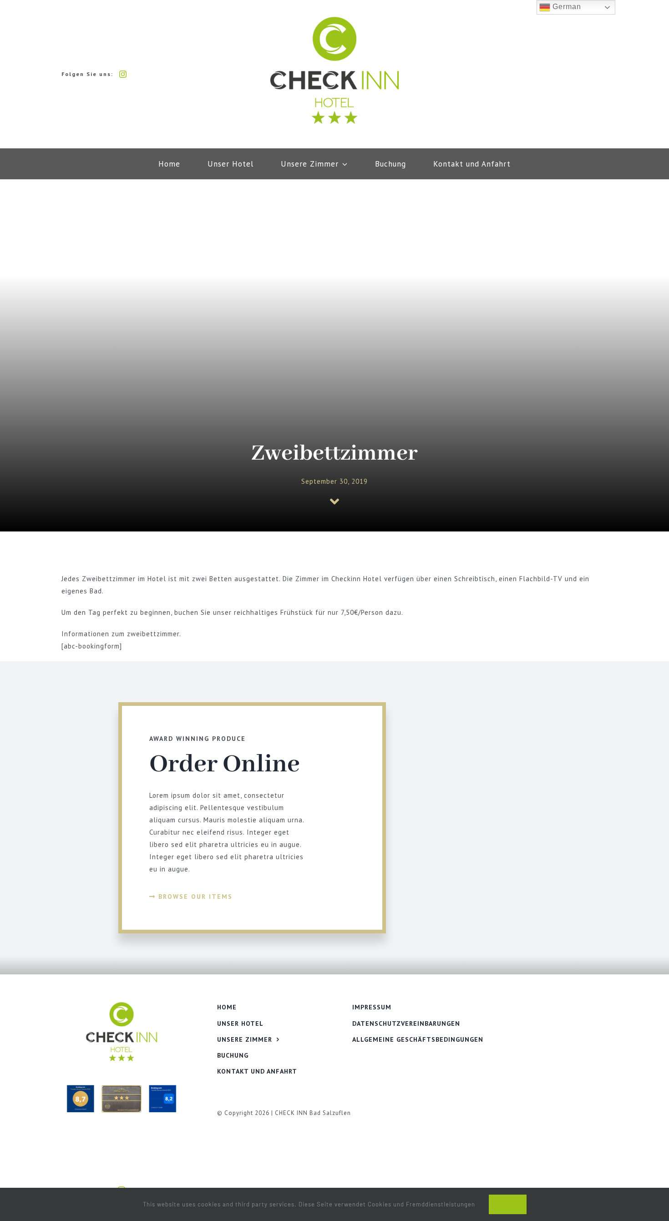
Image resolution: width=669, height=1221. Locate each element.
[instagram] (123, 74)
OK (507, 1204)
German (565, 6)
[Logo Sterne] (334, 19)
